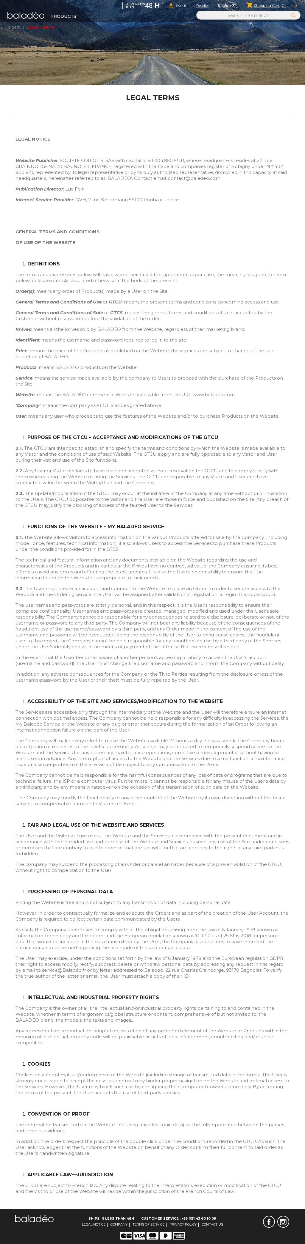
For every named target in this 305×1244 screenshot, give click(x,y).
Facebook (269, 1221)
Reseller (202, 5)
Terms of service (148, 1224)
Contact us (212, 1224)
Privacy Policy (183, 1224)
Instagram (283, 1221)
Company (119, 1224)
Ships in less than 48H (111, 1218)
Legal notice (93, 1224)
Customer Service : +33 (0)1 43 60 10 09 (178, 1218)
